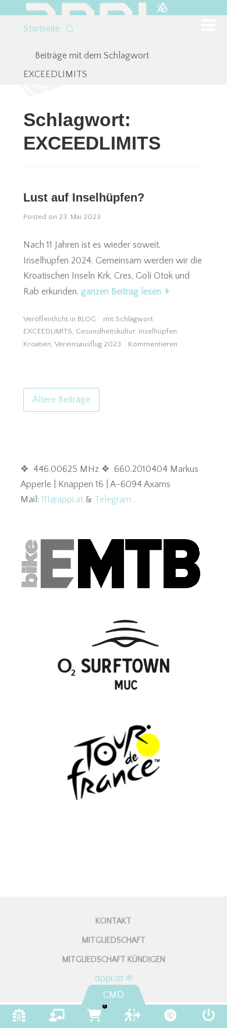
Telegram (113, 499)
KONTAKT (113, 921)
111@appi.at (62, 499)
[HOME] (113, 7)
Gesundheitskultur (105, 331)
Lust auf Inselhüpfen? (83, 197)
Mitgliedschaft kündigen (113, 959)
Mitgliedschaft (114, 940)
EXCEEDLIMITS (47, 331)
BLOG (86, 319)
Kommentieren (153, 344)
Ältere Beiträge (61, 399)
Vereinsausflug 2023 (88, 344)
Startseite (48, 28)
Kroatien (37, 344)
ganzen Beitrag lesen (121, 291)
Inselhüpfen (158, 331)
